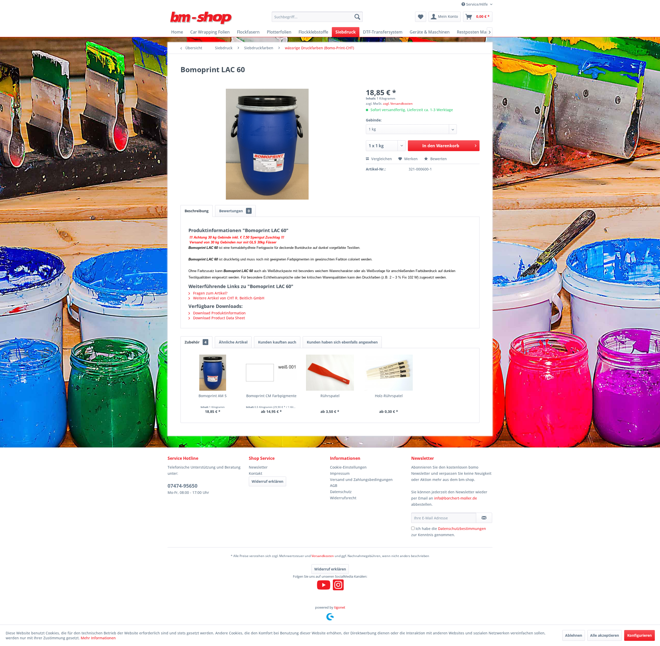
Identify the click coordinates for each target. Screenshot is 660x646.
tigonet (339, 607)
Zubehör (196, 342)
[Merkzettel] (420, 17)
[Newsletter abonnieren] (484, 518)
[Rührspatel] (330, 373)
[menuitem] (317, 17)
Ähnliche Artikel (233, 342)
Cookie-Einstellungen (348, 467)
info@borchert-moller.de (455, 498)
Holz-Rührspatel (389, 395)
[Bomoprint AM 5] (212, 373)
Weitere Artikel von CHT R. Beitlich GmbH (228, 298)
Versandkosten (322, 556)
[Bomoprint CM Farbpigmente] (271, 373)
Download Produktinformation (219, 312)
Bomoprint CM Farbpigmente (271, 395)
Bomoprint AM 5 (213, 395)
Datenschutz (341, 491)
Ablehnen (573, 635)
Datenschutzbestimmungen (462, 528)
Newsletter (258, 467)
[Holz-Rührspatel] (388, 373)
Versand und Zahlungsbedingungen (361, 479)
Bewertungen (234, 210)
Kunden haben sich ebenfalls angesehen (342, 342)
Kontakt (255, 473)
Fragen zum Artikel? (209, 293)
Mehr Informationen (98, 637)
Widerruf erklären (267, 481)
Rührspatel (330, 395)
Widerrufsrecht (343, 497)
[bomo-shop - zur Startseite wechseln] (201, 18)
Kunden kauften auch (277, 342)
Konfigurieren (639, 635)
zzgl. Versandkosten (398, 103)
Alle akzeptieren (604, 635)
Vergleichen (381, 158)
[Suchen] (357, 17)
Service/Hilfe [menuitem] (477, 4)
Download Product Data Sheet (218, 317)
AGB (333, 485)
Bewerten (438, 158)
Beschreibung (197, 210)
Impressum (340, 473)
